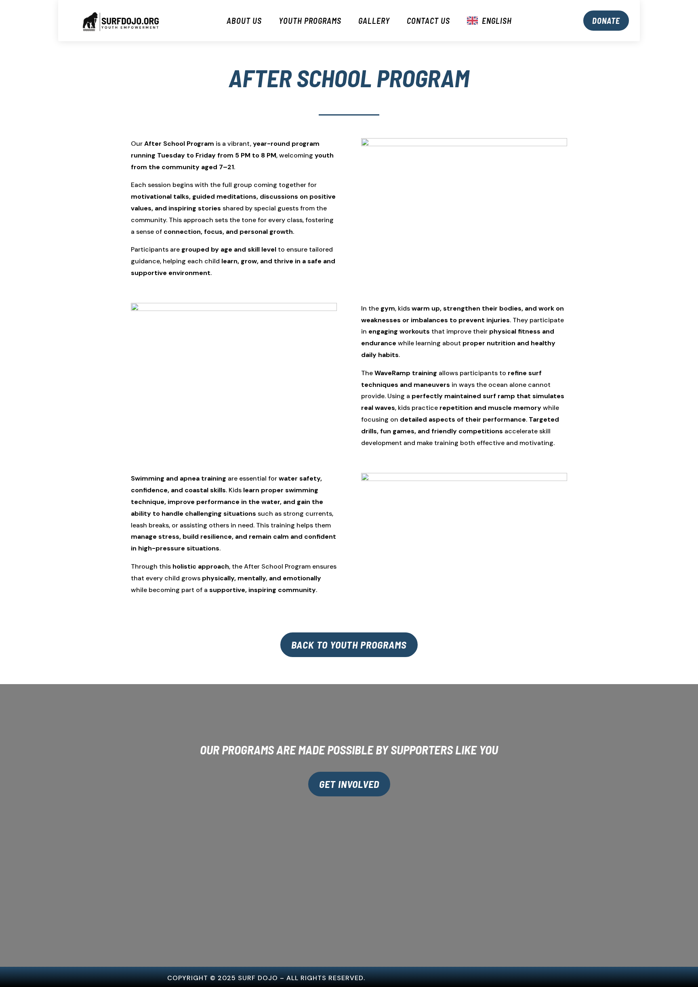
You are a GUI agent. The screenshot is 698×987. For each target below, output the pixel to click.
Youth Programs (310, 20)
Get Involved (349, 784)
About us (244, 20)
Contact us (428, 20)
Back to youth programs (349, 644)
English (497, 20)
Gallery (374, 20)
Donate (606, 20)
